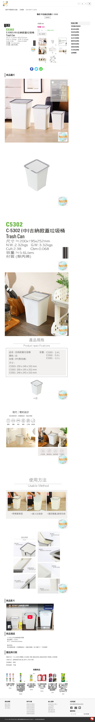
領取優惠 (87, 714)
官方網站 (7, 708)
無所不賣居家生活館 (11, 10)
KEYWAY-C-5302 (31, 10)
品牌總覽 (73, 53)
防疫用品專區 (75, 32)
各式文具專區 (75, 38)
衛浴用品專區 (75, 29)
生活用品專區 (75, 50)
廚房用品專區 (75, 41)
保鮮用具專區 (75, 44)
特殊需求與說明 (75, 26)
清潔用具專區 (75, 47)
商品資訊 (47, 17)
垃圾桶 (22, 10)
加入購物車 (42, 34)
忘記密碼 (51, 706)
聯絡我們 (7, 706)
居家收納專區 (75, 35)
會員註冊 (51, 704)
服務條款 (51, 708)
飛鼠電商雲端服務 (39, 719)
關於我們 (7, 704)
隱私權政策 (51, 710)
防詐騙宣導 (51, 712)
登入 (56, 704)
